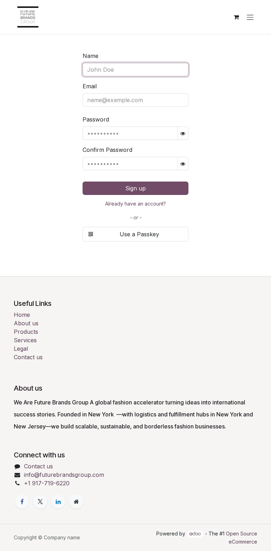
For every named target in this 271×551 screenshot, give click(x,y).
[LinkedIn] (58, 501)
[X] (40, 501)
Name (90, 55)
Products (26, 331)
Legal (21, 348)
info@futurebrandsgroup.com (64, 474)
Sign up (135, 188)
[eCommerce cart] (236, 17)
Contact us (28, 357)
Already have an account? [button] (135, 204)
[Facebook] (22, 501)
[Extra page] (76, 501)
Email (90, 86)
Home (22, 314)
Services (25, 340)
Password (96, 119)
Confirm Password (107, 149)
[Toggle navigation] (250, 17)
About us (26, 323)
